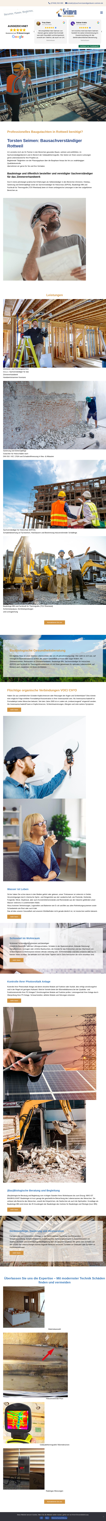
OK (41, 1518)
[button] (101, 31)
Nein (47, 1518)
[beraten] (18, 10)
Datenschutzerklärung (59, 1518)
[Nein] (103, 1517)
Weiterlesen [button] (50, 40)
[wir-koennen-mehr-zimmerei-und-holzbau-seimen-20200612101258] (66, 9)
